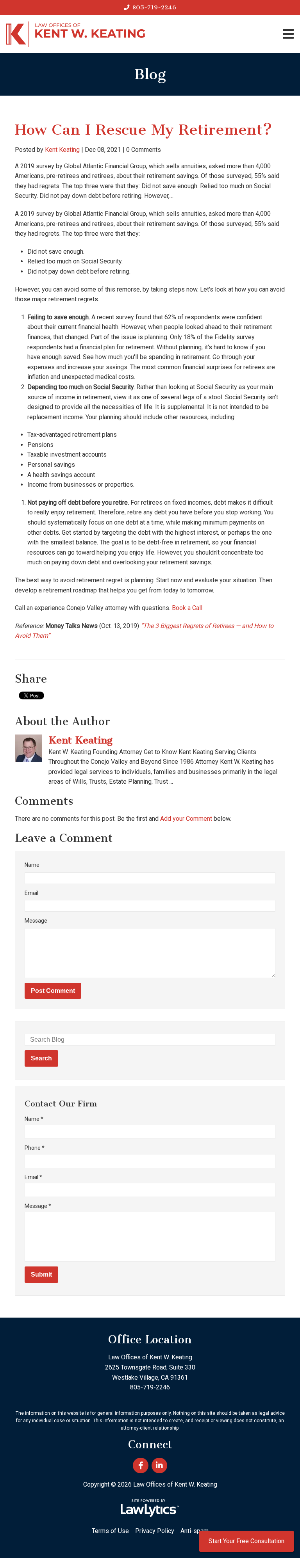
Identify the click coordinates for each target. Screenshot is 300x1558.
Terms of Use (110, 1531)
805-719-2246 (154, 7)
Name (32, 865)
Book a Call (187, 608)
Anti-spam (194, 1531)
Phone (35, 1148)
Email (31, 893)
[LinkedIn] (159, 1465)
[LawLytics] (150, 1508)
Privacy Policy (154, 1531)
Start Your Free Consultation (246, 1541)
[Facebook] (140, 1465)
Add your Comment (186, 818)
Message (36, 921)
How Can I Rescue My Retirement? (143, 130)
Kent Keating (62, 149)
